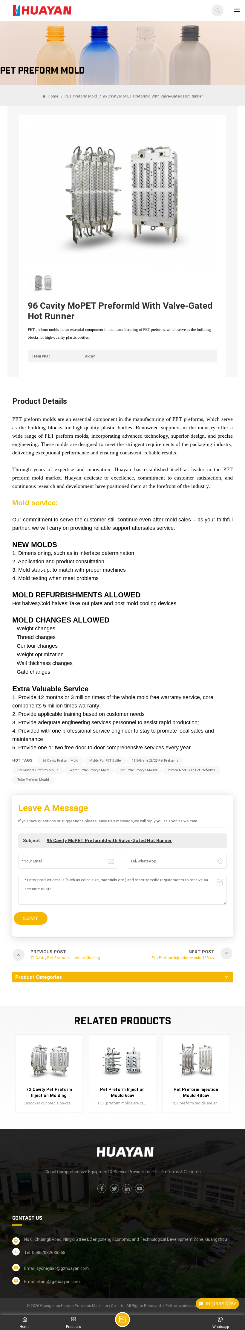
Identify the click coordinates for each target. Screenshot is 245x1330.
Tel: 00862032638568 (44, 1252)
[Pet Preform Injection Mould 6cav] (49, 1061)
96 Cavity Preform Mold (60, 761)
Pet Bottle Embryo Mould (138, 770)
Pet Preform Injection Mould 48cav (122, 1092)
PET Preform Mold (81, 96)
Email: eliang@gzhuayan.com (52, 1281)
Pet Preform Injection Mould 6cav (49, 1092)
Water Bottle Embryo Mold (89, 770)
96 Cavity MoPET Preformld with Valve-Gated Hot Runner (109, 840)
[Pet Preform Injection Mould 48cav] (122, 1061)
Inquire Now (221, 1303)
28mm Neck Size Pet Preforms (191, 770)
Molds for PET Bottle (105, 761)
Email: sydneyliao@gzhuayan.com (56, 1268)
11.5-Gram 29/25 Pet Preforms (155, 761)
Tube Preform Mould (33, 780)
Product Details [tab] (39, 402)
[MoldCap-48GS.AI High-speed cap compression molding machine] (196, 1061)
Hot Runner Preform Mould (38, 770)
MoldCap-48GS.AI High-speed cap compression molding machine (196, 1092)
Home (53, 96)
